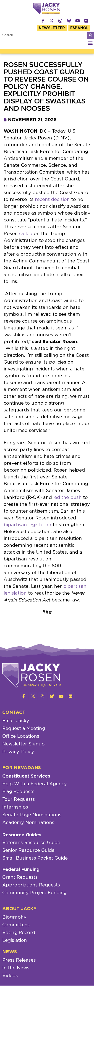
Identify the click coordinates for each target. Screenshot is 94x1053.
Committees (16, 925)
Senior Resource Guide (28, 850)
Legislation (14, 940)
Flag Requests (18, 791)
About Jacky (19, 909)
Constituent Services (26, 776)
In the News (15, 968)
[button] (90, 43)
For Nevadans (21, 767)
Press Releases (19, 960)
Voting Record (18, 932)
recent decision (52, 199)
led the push (67, 497)
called (25, 233)
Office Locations (20, 736)
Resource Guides (21, 835)
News (9, 952)
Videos (10, 975)
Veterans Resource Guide (31, 842)
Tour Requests (18, 799)
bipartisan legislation (27, 525)
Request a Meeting (23, 728)
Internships (15, 807)
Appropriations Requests (31, 885)
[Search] (90, 35)
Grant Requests (20, 877)
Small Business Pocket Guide (35, 858)
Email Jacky (15, 721)
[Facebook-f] (43, 21)
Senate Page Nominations (31, 815)
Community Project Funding (34, 893)
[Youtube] (77, 21)
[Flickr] (86, 21)
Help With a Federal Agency (34, 784)
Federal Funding (20, 869)
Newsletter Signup (23, 744)
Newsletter (52, 28)
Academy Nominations (28, 822)
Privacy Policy (18, 752)
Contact (14, 712)
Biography (14, 917)
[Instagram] (60, 21)
